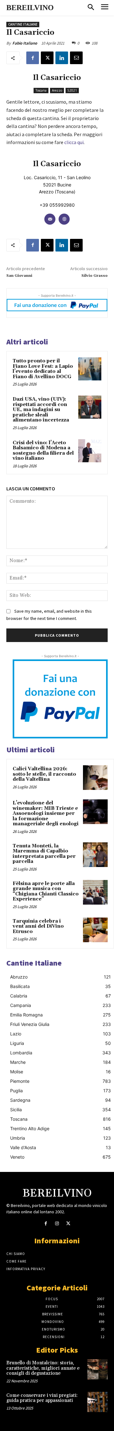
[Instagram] (57, 1224)
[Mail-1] (49, 219)
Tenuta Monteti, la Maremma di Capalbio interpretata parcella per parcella (44, 854)
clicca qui (74, 142)
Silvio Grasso (94, 275)
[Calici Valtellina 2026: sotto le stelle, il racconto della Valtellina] (95, 777)
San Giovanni (19, 275)
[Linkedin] (61, 58)
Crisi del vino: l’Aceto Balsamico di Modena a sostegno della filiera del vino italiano (43, 451)
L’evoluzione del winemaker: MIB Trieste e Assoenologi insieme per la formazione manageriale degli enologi (46, 813)
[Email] (76, 58)
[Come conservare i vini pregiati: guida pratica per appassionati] (97, 1402)
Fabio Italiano (24, 43)
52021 (72, 90)
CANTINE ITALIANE (22, 24)
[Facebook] (32, 58)
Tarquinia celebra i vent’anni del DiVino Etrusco (38, 926)
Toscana (41, 90)
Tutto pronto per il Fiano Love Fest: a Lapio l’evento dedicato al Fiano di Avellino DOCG (43, 369)
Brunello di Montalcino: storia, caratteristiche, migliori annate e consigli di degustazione (42, 1368)
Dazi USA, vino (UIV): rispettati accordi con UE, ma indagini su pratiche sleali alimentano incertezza (41, 409)
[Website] (64, 219)
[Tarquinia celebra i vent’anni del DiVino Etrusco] (95, 930)
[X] (47, 58)
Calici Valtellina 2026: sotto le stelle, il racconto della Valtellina (44, 774)
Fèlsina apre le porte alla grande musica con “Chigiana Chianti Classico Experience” (46, 891)
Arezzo (57, 90)
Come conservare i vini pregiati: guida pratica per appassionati (42, 1398)
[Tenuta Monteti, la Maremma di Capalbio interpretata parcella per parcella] (95, 854)
